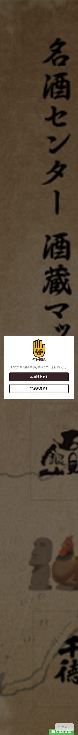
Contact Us (63, 731)
